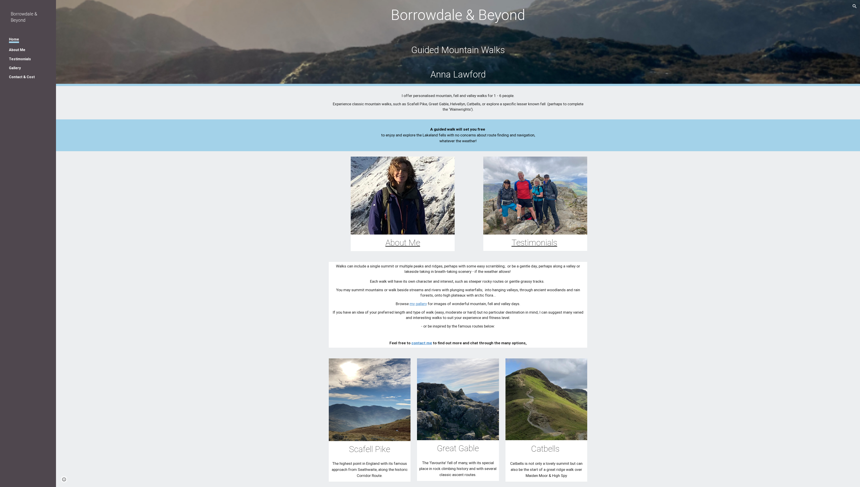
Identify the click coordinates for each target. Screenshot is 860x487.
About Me (402, 243)
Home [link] (14, 39)
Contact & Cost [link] (22, 77)
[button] (854, 6)
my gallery (418, 304)
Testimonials (534, 243)
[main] (458, 43)
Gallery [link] (15, 68)
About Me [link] (17, 50)
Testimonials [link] (20, 59)
